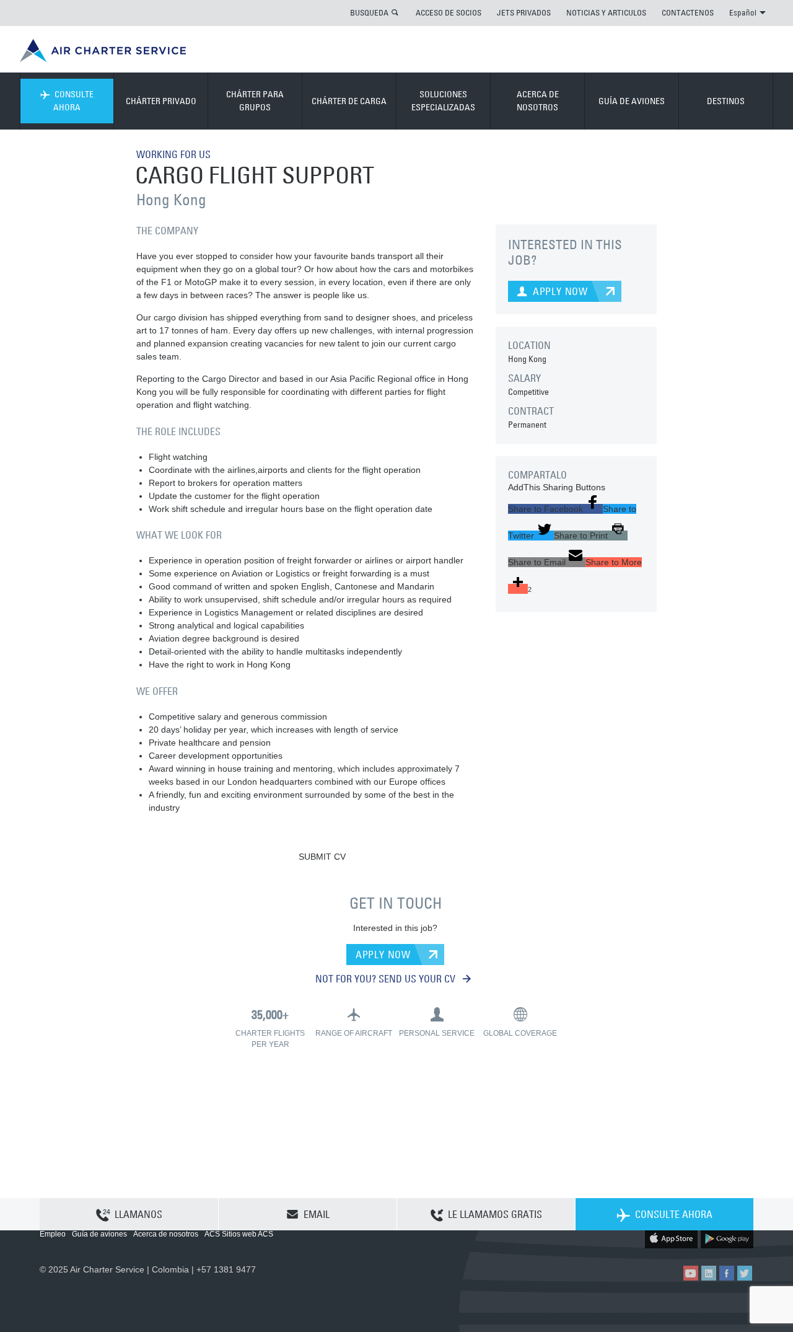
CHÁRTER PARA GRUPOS (255, 101)
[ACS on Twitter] (744, 1273)
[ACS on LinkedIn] (708, 1273)
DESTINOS (726, 101)
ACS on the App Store (671, 1238)
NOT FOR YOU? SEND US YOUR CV (386, 979)
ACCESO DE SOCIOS (448, 12)
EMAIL (317, 1214)
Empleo (53, 1234)
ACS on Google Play (727, 1238)
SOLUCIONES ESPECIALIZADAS (443, 101)
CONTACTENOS (688, 12)
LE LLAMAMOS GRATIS (495, 1214)
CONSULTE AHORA (73, 101)
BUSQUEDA (369, 12)
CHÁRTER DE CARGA (349, 101)
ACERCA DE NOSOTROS (538, 101)
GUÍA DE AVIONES (631, 101)
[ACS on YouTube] (690, 1273)
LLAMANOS (138, 1214)
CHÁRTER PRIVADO (161, 101)
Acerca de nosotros (165, 1234)
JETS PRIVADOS (524, 12)
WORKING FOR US (173, 154)
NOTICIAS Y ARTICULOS (606, 12)
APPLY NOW (383, 954)
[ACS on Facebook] (726, 1273)
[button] (555, 509)
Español (742, 12)
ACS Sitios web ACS (238, 1234)
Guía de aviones (99, 1234)
